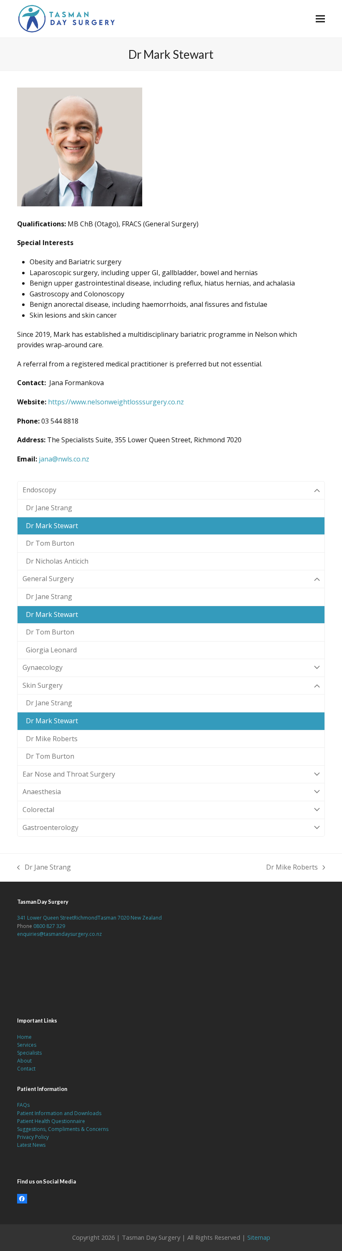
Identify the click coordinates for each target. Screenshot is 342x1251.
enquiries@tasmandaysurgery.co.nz (59, 934)
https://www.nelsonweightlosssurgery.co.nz (116, 401)
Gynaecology (43, 667)
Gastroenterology (50, 827)
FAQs (23, 1104)
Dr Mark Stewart (52, 525)
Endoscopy (39, 489)
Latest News (31, 1144)
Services (26, 1044)
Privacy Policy (33, 1137)
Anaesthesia (42, 791)
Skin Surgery (43, 685)
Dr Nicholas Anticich (57, 561)
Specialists (29, 1052)
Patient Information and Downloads (59, 1113)
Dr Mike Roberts (52, 738)
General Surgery (48, 578)
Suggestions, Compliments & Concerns (62, 1129)
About (24, 1060)
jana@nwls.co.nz (64, 459)
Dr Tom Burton (50, 543)
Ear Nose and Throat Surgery (69, 774)
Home (24, 1036)
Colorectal (38, 809)
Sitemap (258, 1237)
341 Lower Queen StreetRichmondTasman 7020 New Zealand (89, 917)
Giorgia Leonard (51, 649)
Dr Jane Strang (49, 507)
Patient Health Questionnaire (51, 1121)
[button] (320, 18)
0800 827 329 (49, 926)
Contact (26, 1068)
